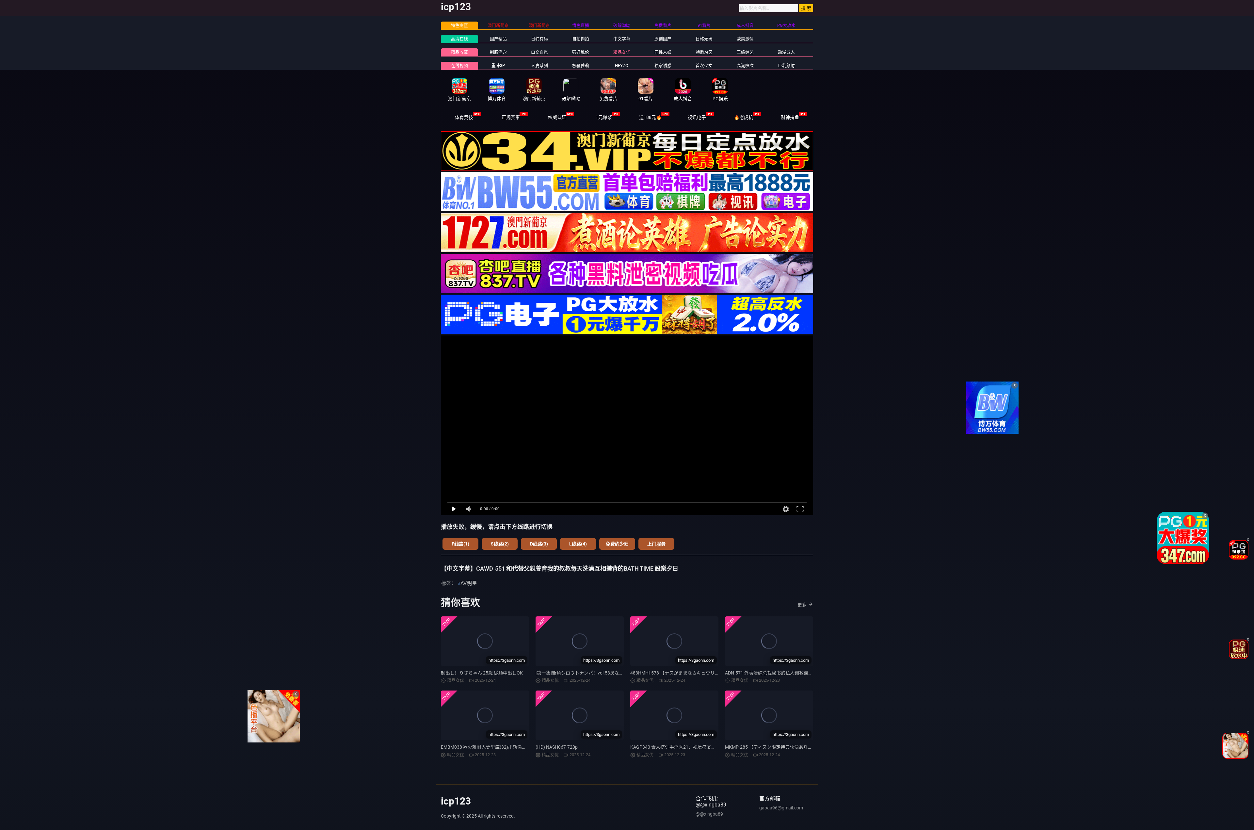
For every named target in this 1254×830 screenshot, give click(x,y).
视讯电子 (697, 117)
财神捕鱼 (790, 117)
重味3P (498, 65)
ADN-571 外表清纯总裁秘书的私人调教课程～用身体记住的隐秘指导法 (796, 672)
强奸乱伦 (580, 52)
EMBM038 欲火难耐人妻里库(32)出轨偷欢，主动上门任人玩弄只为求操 (513, 747)
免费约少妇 (617, 543)
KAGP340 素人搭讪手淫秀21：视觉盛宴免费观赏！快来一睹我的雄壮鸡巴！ (707, 747)
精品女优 (621, 52)
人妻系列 (539, 65)
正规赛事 (511, 117)
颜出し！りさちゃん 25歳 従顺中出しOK (482, 672)
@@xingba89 (709, 814)
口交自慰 (539, 52)
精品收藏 (459, 52)
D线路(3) (539, 543)
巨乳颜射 (786, 65)
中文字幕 (621, 38)
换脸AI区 (704, 52)
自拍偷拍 (580, 38)
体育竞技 (464, 117)
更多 (802, 604)
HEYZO (621, 65)
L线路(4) (578, 543)
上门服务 (656, 543)
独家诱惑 (662, 65)
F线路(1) (460, 543)
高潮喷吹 (745, 65)
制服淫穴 (498, 52)
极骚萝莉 (580, 65)
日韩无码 (704, 38)
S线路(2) (500, 543)
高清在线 (459, 38)
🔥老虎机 (743, 117)
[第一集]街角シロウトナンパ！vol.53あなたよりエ (586, 672)
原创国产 (662, 38)
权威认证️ (557, 117)
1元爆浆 (604, 117)
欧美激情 (745, 38)
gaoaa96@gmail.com (781, 807)
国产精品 (498, 38)
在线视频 (459, 65)
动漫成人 (786, 52)
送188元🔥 (650, 117)
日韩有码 (539, 38)
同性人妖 (662, 52)
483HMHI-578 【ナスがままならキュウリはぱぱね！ (684, 672)
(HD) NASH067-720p (557, 747)
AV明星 (468, 583)
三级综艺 (745, 52)
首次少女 (704, 65)
